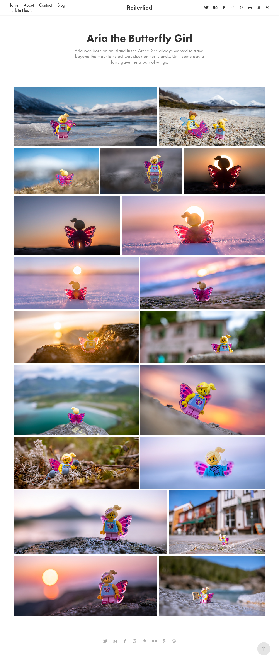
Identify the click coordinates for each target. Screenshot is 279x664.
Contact (45, 5)
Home (13, 5)
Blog (61, 5)
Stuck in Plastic (20, 10)
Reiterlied (139, 7)
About (29, 5)
